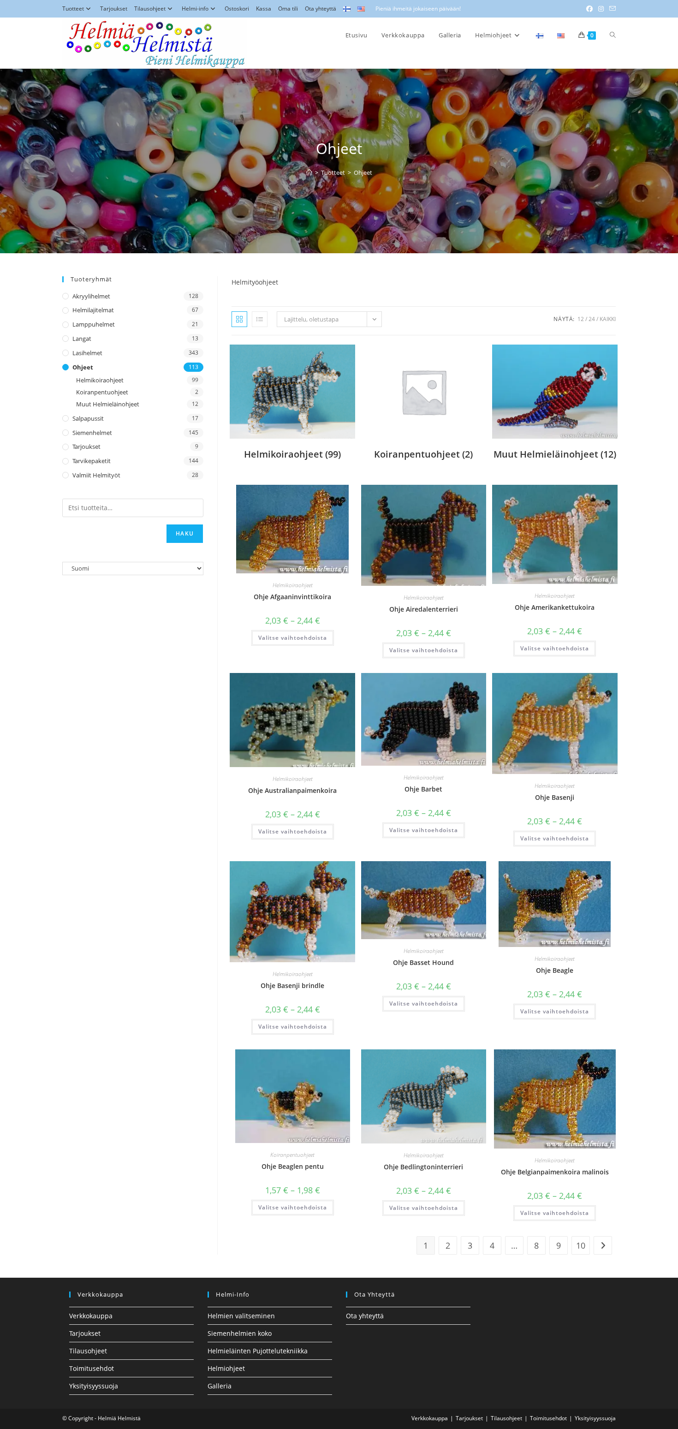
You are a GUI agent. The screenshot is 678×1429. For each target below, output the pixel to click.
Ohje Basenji (554, 797)
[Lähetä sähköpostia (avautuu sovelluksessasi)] (611, 8)
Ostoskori (237, 8)
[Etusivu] (309, 172)
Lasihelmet (87, 353)
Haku (185, 533)
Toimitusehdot (91, 1368)
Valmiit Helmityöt (96, 475)
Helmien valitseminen (241, 1315)
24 (592, 319)
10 (580, 1245)
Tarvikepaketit (91, 461)
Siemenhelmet (92, 433)
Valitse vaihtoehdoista (292, 638)
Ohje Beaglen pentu (293, 1166)
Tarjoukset (113, 8)
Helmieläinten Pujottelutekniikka (258, 1350)
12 (580, 319)
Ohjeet (363, 172)
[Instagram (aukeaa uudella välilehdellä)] (601, 8)
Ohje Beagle (554, 970)
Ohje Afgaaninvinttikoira (292, 596)
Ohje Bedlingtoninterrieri (423, 1166)
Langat (81, 338)
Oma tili (288, 8)
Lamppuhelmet (93, 324)
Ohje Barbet (423, 789)
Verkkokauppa (91, 1315)
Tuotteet (73, 8)
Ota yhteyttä (320, 8)
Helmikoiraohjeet (293, 585)
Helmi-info (195, 8)
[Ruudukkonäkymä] (239, 319)
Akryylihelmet (91, 296)
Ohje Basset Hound (423, 962)
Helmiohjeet (226, 1368)
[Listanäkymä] (260, 319)
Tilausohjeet (150, 8)
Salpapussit (88, 418)
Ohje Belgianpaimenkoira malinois (555, 1171)
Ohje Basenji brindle (292, 985)
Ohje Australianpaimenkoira (292, 790)
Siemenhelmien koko (240, 1333)
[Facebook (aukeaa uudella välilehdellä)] (589, 8)
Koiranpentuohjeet (292, 1155)
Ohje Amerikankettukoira (555, 607)
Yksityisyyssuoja (93, 1385)
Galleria (220, 1385)
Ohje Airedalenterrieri (423, 609)
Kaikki (608, 319)
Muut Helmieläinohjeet (107, 404)
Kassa (263, 8)
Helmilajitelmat (93, 310)
